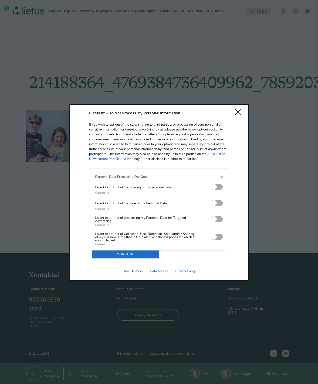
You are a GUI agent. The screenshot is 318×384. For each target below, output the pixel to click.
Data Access (159, 271)
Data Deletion (133, 271)
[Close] (239, 113)
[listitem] (159, 176)
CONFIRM (125, 254)
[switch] (217, 187)
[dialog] (159, 192)
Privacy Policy (185, 271)
